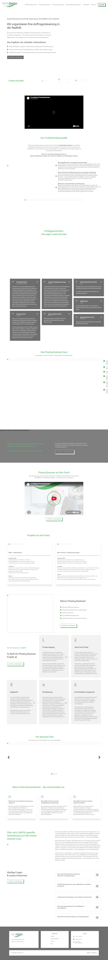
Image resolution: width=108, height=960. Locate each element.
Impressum (89, 952)
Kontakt (101, 4)
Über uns (93, 4)
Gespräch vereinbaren (64, 452)
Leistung (52, 936)
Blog (51, 943)
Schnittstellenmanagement (73, 4)
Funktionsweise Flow (31, 4)
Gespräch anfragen (15, 57)
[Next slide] (99, 757)
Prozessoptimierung (58, 4)
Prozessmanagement (44, 4)
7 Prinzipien (86, 4)
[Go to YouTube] (14, 945)
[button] (78, 875)
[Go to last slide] (9, 757)
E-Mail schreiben (78, 939)
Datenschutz (94, 952)
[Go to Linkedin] (12, 945)
